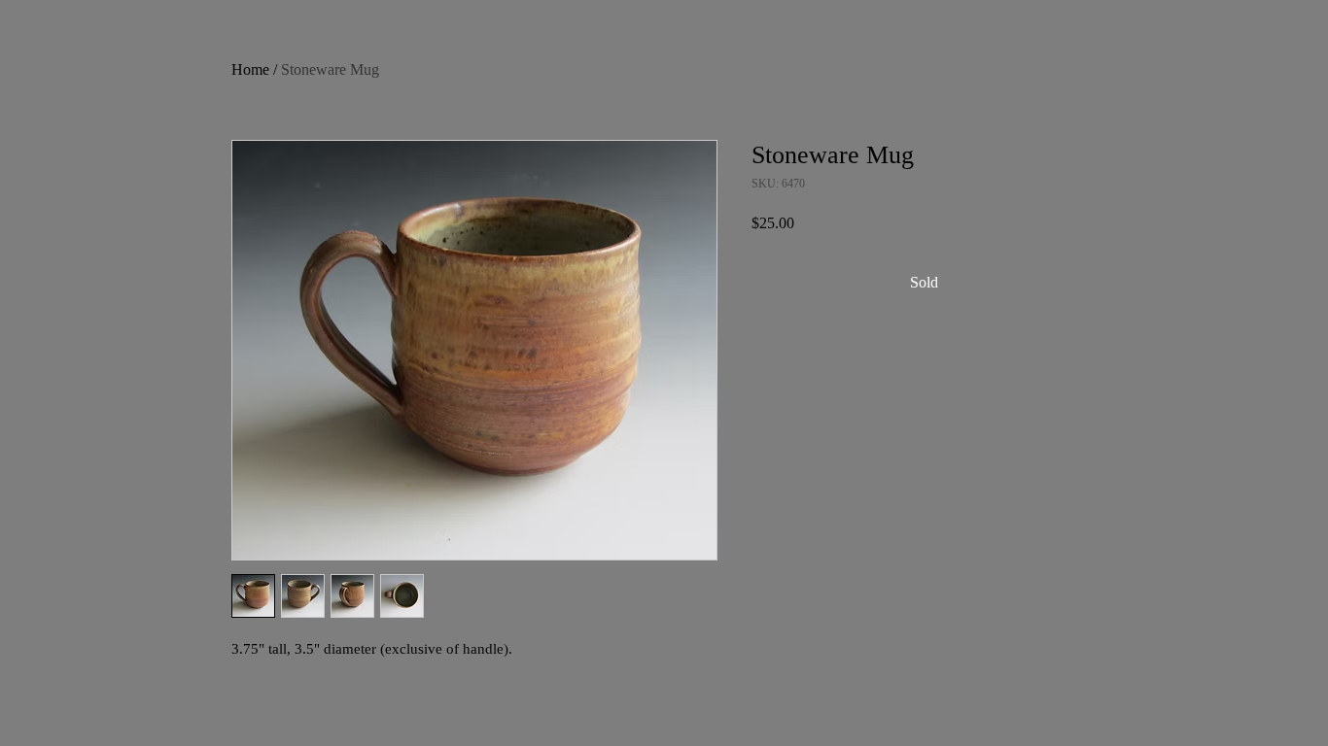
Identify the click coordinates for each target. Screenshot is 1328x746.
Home (250, 69)
